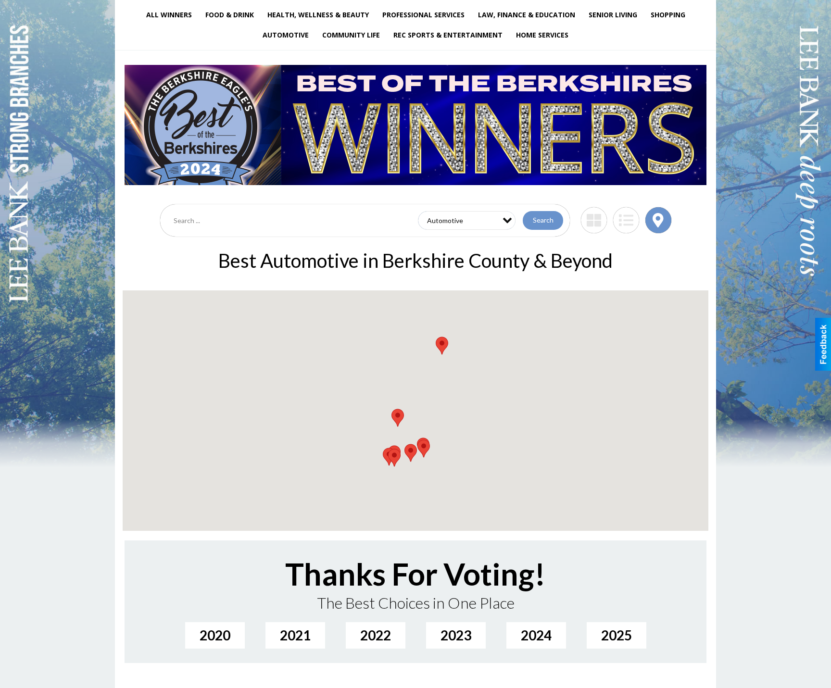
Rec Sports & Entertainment (448, 34)
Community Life (351, 34)
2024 (536, 635)
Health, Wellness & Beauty (318, 14)
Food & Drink (229, 14)
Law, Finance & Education (526, 14)
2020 (215, 635)
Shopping (668, 14)
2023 (456, 635)
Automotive (286, 34)
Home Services (542, 34)
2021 (295, 635)
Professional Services (423, 14)
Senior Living (613, 14)
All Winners (169, 14)
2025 (616, 635)
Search (543, 220)
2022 (375, 635)
